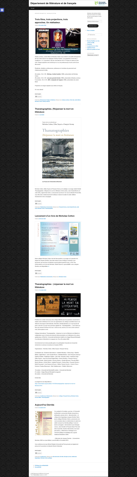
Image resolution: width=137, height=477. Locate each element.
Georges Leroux (67, 456)
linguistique (37, 458)
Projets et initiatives (50, 100)
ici (48, 266)
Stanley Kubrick (46, 101)
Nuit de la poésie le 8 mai (93, 49)
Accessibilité (38, 467)
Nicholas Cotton (38, 101)
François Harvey (63, 207)
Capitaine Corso (91, 47)
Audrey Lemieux (65, 100)
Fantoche (89, 44)
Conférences (43, 396)
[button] (2, 10)
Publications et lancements (46, 207)
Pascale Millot (38, 397)
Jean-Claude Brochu (71, 207)
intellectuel (74, 456)
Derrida (61, 456)
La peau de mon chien (92, 46)
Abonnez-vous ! (93, 25)
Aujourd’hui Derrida (44, 404)
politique (50, 458)
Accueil (32, 8)
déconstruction (56, 456)
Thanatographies (49, 208)
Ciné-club (72, 100)
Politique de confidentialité (41, 465)
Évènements (43, 100)
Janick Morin (77, 100)
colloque (61, 396)
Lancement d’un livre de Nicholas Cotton (55, 215)
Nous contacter (91, 30)
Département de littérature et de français (53, 3)
